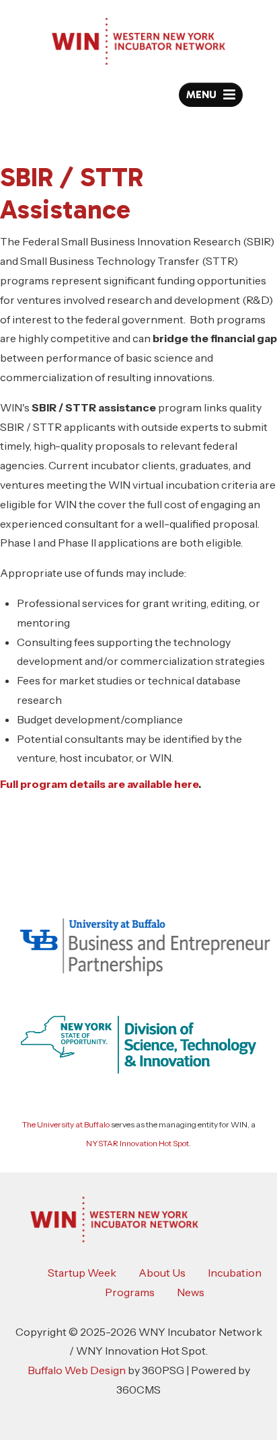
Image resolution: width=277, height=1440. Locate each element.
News (190, 1292)
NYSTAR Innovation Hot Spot (137, 1143)
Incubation (235, 1272)
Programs (130, 1292)
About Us (162, 1272)
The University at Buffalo (66, 1124)
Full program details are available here (99, 784)
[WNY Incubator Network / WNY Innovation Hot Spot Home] (138, 41)
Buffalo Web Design (77, 1370)
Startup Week (82, 1272)
